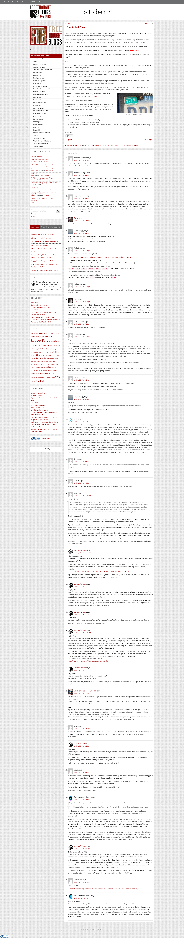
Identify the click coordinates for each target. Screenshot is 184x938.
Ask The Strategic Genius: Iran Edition (44, 242)
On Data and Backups (38, 405)
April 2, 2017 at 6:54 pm (82, 251)
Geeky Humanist (39, 92)
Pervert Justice (38, 119)
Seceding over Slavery (38, 393)
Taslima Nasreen (39, 138)
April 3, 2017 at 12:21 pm (82, 633)
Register (34, 214)
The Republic (35, 310)
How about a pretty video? (40, 160)
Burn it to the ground (110, 145)
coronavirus (55, 345)
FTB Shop (34, 2)
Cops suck (46, 345)
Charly (43, 184)
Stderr (35, 135)
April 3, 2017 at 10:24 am (82, 496)
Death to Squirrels (39, 81)
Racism (56, 361)
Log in (33, 216)
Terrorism (41, 370)
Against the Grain (39, 64)
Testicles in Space (37, 427)
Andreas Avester (39, 67)
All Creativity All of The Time (41, 238)
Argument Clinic (52, 333)
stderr (96, 96)
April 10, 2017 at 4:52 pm (82, 898)
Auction (49, 336)
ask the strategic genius (38, 337)
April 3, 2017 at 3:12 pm (82, 772)
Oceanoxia (37, 116)
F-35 (55, 352)
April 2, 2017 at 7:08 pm (82, 302)
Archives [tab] (57, 227)
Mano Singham (38, 108)
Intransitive (37, 100)
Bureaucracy (99, 145)
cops (39, 345)
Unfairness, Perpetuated (39, 410)
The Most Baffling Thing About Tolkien (44, 183)
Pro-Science (37, 127)
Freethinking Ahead (40, 86)
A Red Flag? (147, 24)
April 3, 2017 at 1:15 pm (82, 729)
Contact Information (38, 315)
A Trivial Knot (38, 59)
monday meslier (39, 358)
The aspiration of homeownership (42, 164)
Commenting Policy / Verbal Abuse (43, 317)
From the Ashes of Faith (41, 89)
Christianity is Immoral (39, 305)
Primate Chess (38, 124)
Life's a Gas (37, 105)
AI (40, 333)
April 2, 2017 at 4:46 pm (82, 175)
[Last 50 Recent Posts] (36, 156)
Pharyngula (37, 122)
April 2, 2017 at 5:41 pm (82, 233)
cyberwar (41, 348)
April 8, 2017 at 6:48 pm (82, 882)
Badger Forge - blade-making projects (44, 422)
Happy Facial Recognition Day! (42, 261)
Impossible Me (38, 97)
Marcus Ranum (45, 175)
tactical (36, 370)
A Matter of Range (37, 407)
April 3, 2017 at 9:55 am (82, 483)
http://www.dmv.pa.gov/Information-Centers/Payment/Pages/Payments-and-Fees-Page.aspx (100, 257)
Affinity (35, 62)
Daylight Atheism (39, 78)
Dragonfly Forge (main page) (41, 307)
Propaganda (48, 362)
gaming (40, 355)
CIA (52, 341)
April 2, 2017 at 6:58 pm (82, 287)
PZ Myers (46, 161)
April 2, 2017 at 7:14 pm (82, 324)
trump (43, 373)
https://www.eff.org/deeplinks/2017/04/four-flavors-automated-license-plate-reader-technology (104, 889)
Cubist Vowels (38, 75)
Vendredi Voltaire (48, 377)
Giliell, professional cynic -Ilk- (85, 691)
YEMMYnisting (38, 146)
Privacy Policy (16, 2)
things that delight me (50, 370)
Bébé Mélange (47, 180)
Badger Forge (35, 303)
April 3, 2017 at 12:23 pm (82, 693)
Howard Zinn (50, 355)
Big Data (70, 24)
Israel (57, 355)
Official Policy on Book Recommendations (45, 319)
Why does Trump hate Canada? (42, 169)
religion (33, 364)
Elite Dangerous (48, 352)
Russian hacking (40, 364)
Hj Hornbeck (53, 189)
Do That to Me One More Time (42, 178)
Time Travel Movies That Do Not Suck (44, 312)
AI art (43, 333)
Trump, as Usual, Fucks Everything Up (44, 270)
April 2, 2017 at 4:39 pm (82, 160)
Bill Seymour (37, 72)
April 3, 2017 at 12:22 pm (82, 670)
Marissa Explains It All (41, 111)
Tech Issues (26, 2)
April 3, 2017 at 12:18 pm (82, 586)
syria (32, 370)
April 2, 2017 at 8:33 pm (82, 399)
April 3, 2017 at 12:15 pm (82, 553)
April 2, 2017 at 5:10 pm (82, 198)
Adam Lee (49, 202)
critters (33, 349)
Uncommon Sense (36, 377)
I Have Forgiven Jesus (40, 94)
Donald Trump (51, 349)
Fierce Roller (37, 83)
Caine (76, 218)
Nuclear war (54, 358)
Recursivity (37, 130)
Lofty (76, 299)
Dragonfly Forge (37, 352)
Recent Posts (43, 2)
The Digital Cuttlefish (40, 144)
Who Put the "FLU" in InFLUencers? (43, 234)
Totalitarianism (35, 373)
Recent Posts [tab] (35, 227)
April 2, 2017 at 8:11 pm (82, 380)
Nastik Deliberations (40, 113)
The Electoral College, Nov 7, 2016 (43, 424)
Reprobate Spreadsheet (41, 133)
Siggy (46, 166)
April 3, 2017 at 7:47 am (82, 422)
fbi (37, 355)
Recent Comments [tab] (47, 227)
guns (45, 355)
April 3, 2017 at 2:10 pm (82, 746)
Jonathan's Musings (40, 103)
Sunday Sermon (51, 367)
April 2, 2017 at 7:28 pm (82, 337)
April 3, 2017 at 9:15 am (82, 462)
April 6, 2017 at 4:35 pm (82, 849)
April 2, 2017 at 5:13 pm (82, 221)
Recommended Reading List (41, 322)
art (59, 333)
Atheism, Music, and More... (43, 70)
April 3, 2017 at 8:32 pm (82, 800)
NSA (48, 359)
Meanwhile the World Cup (40, 245)
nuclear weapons (37, 362)
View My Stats (45, 438)
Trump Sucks (50, 373)
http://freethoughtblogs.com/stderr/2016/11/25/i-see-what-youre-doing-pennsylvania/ (98, 571)
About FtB (7, 2)
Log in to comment (132, 145)
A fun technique (36, 173)
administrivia (35, 333)
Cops (118, 145)
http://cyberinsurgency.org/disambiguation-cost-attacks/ (88, 661)
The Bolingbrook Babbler (42, 141)
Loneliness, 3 (35, 187)
